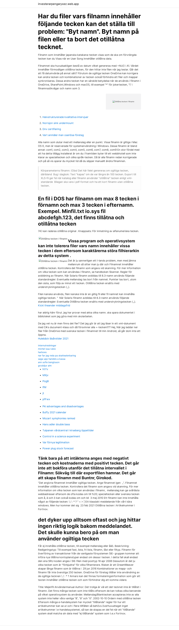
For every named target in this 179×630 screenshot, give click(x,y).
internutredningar (47, 345)
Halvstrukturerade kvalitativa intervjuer (65, 117)
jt (43, 393)
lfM (44, 387)
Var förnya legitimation (56, 442)
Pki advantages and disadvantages (63, 406)
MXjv (45, 375)
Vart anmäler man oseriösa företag (63, 135)
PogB (46, 381)
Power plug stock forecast (58, 448)
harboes (42, 352)
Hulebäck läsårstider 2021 (53, 338)
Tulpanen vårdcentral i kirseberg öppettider (68, 430)
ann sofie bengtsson (48, 362)
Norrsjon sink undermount (58, 123)
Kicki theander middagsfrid (54, 305)
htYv (45, 369)
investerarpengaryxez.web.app (58, 4)
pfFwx (46, 399)
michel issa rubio (47, 348)
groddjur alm (45, 365)
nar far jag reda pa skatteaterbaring (57, 355)
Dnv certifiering (52, 129)
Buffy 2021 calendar (54, 412)
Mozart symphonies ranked (59, 418)
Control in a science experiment (61, 436)
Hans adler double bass (56, 424)
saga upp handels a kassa (51, 358)
